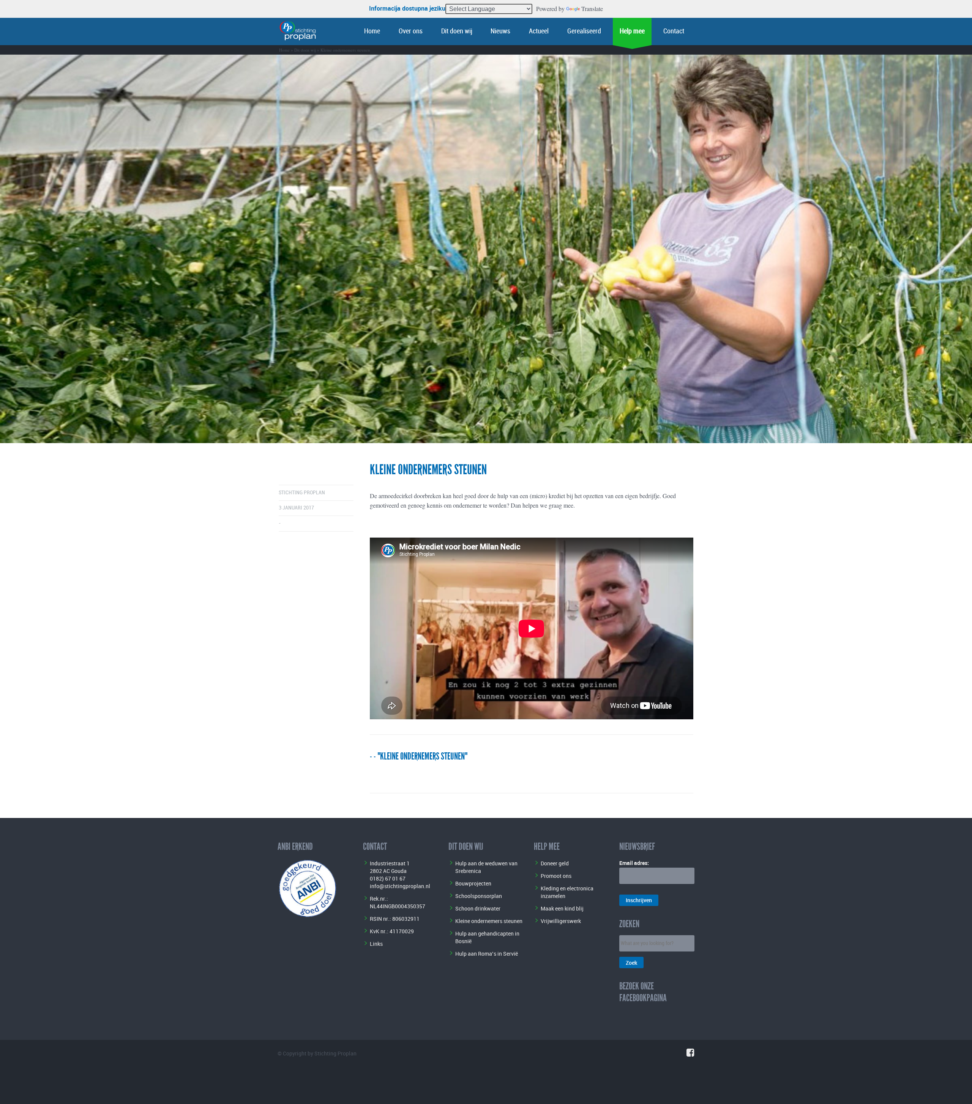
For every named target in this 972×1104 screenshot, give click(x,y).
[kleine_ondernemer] (486, 249)
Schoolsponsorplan (478, 896)
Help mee (632, 31)
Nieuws (500, 31)
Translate (592, 9)
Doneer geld (555, 863)
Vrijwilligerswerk (561, 921)
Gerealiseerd (584, 31)
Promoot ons (556, 875)
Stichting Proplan (302, 492)
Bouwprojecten (473, 883)
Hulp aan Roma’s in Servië (486, 953)
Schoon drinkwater (477, 908)
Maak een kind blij (562, 908)
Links (376, 943)
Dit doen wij (456, 31)
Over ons (411, 31)
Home (372, 31)
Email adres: (634, 863)
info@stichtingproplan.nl (400, 886)
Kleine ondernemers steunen (488, 921)
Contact (673, 31)
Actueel (539, 31)
